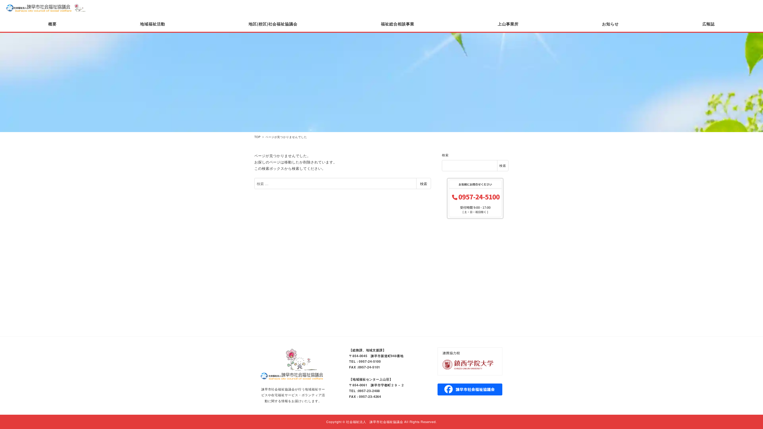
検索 (423, 183)
